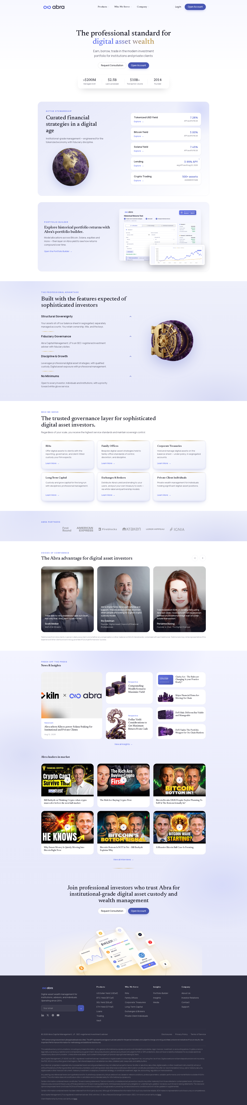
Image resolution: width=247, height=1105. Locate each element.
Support (185, 1006)
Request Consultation (112, 65)
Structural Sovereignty (57, 316)
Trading (100, 1016)
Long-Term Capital (134, 1006)
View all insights (122, 744)
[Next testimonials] (203, 558)
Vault (98, 1020)
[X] (47, 1016)
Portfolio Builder (160, 993)
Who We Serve (122, 7)
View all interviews (122, 859)
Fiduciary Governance (56, 336)
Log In (178, 6)
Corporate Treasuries (135, 1002)
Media (156, 1002)
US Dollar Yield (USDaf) (107, 993)
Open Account (195, 6)
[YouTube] (58, 1016)
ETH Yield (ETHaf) (104, 1006)
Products (102, 7)
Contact (186, 1002)
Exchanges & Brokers (135, 1011)
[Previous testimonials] (195, 558)
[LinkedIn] (42, 1016)
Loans (99, 1011)
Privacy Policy (181, 1034)
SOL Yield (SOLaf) (104, 1002)
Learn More (51, 463)
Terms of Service (198, 1034)
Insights (157, 997)
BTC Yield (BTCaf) (105, 997)
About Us (186, 993)
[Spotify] (52, 1016)
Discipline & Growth (54, 356)
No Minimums (50, 376)
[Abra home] (54, 7)
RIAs (127, 993)
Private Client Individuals (136, 1016)
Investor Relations (190, 997)
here (159, 1095)
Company (142, 7)
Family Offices (131, 997)
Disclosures (167, 1034)
